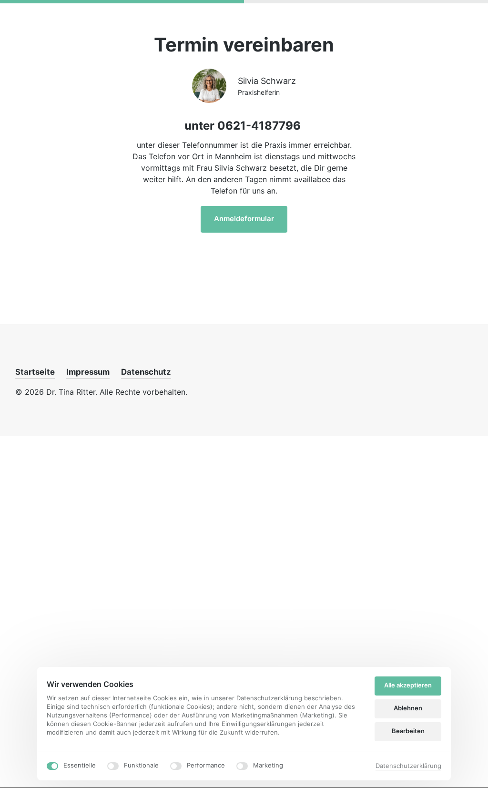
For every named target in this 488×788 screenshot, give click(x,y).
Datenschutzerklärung (408, 766)
